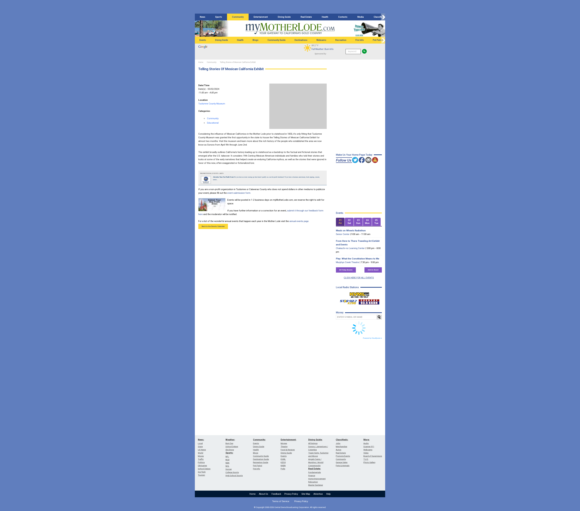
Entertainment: (288, 439)
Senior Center (343, 234)
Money (201, 456)
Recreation (340, 40)
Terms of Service (280, 501)
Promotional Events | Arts (212, 173)
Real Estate (306, 17)
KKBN (283, 465)
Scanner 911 (368, 446)
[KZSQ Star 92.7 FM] (347, 301)
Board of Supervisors (372, 456)
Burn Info (329, 49)
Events (202, 40)
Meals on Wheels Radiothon (351, 230)
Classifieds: (342, 439)
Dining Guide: (315, 439)
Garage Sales (341, 462)
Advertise (318, 494)
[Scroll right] (383, 17)
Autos (338, 450)
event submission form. (239, 193)
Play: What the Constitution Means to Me (357, 258)
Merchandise (341, 446)
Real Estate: (314, 468)
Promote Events (343, 456)
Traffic (201, 459)
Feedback (276, 494)
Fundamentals (314, 472)
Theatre (284, 446)
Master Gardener (315, 485)
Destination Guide (261, 459)
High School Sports (234, 475)
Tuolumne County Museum (211, 103)
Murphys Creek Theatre (347, 262)
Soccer (229, 469)
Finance (311, 475)
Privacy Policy (291, 494)
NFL (227, 456)
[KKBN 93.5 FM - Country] (369, 301)
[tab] (340, 222)
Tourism (201, 475)
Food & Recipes (288, 450)
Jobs (338, 443)
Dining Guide (284, 17)
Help (328, 494)
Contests (342, 17)
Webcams (321, 40)
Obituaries (202, 465)
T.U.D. (365, 459)
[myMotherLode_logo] (290, 28)
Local (200, 443)
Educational (213, 122)
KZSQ (283, 462)
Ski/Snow (230, 450)
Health (325, 17)
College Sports (232, 472)
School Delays (204, 469)
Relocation (313, 482)
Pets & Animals (342, 465)
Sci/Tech (202, 472)
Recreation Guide (260, 462)
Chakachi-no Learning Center (350, 248)
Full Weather (317, 49)
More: (366, 439)
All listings (312, 443)
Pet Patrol (378, 40)
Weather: (230, 439)
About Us (263, 494)
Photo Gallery (369, 462)
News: (201, 439)
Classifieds (379, 17)
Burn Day (229, 443)
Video (366, 453)
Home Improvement (317, 479)
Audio (366, 443)
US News (202, 450)
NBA (227, 463)
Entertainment (261, 17)
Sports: (229, 452)
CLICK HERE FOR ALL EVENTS (359, 277)
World (200, 453)
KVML (283, 459)
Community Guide (276, 40)
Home (253, 494)
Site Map (305, 494)
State (200, 446)
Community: (259, 439)
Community (238, 17)
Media (360, 17)
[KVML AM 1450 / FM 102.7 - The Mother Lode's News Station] (359, 294)
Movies (284, 443)
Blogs (255, 40)
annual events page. (299, 221)
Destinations (301, 40)
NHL (227, 466)
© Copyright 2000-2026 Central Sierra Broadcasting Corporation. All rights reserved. (290, 507)
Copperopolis (314, 465)
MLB (227, 460)
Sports (218, 17)
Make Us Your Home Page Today (354, 154)
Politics (201, 462)
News (202, 17)
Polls (283, 469)
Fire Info (359, 40)
